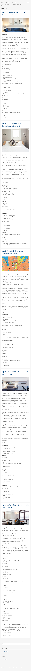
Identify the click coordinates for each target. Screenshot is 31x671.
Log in (5, 659)
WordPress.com (22, 667)
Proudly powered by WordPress (7, 667)
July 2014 (6, 651)
